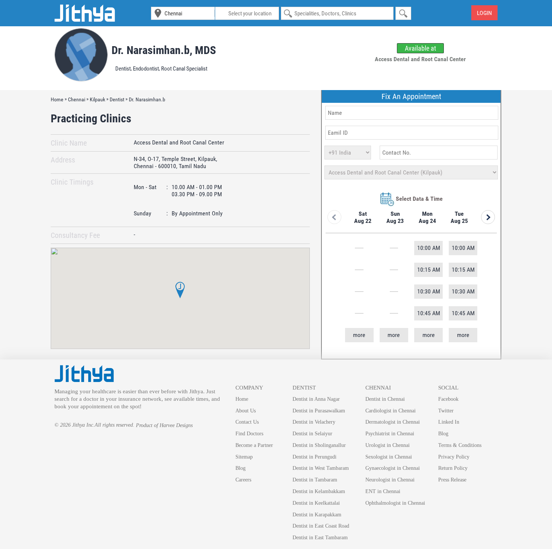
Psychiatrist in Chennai (389, 433)
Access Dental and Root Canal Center (179, 142)
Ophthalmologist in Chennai (395, 503)
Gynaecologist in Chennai (392, 468)
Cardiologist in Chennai (390, 411)
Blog (240, 468)
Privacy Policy (453, 457)
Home (241, 399)
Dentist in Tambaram (315, 480)
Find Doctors (249, 433)
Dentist (123, 68)
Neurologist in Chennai (390, 480)
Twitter (446, 411)
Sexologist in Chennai (388, 457)
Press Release (452, 480)
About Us (245, 411)
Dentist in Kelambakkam (319, 491)
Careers (243, 480)
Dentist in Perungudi (314, 457)
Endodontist (146, 68)
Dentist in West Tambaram (321, 468)
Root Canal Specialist (184, 68)
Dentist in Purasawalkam (319, 411)
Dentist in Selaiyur (312, 433)
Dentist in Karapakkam (317, 514)
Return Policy (453, 468)
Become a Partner (254, 445)
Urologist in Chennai (387, 445)
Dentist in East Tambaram (320, 537)
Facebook (448, 399)
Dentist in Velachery (314, 422)
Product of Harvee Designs (164, 425)
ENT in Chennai (382, 491)
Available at (420, 48)
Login (484, 13)
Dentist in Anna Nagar (316, 399)
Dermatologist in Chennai (392, 422)
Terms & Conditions (459, 445)
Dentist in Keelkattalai (316, 503)
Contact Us (247, 422)
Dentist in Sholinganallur (319, 445)
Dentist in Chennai (385, 399)
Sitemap (244, 457)
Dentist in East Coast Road (321, 526)
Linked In (448, 422)
